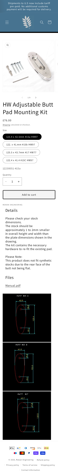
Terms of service (30, 465)
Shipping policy (48, 465)
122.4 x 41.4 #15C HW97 (20, 160)
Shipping (6, 125)
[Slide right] (36, 98)
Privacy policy (12, 465)
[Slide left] (22, 98)
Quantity (7, 174)
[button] (7, 22)
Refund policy (43, 460)
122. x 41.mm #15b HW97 (20, 144)
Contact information (30, 470)
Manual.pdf (13, 285)
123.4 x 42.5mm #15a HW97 (22, 136)
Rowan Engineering (24, 459)
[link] (29, 318)
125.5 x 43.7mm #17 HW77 (21, 152)
